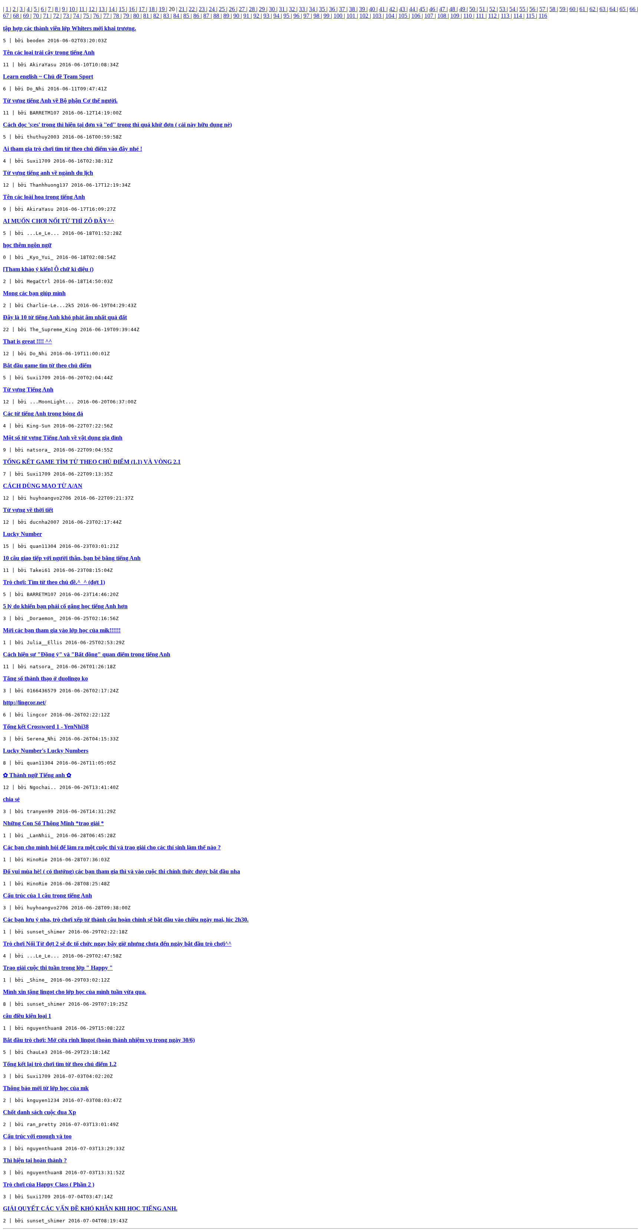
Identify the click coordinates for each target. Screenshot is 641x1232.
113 (506, 16)
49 (463, 9)
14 (112, 9)
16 (132, 9)
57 (543, 9)
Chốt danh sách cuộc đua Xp (39, 1112)
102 (364, 16)
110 (468, 16)
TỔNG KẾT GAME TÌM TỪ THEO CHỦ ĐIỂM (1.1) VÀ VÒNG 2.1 (92, 462)
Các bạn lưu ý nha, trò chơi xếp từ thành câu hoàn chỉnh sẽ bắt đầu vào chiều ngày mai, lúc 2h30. (126, 919)
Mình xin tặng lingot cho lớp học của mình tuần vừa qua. (74, 992)
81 (147, 16)
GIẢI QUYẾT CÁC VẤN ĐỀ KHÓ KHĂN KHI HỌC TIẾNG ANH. (90, 1208)
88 (217, 16)
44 (413, 9)
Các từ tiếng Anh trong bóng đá (43, 413)
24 (212, 9)
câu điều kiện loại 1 (27, 1016)
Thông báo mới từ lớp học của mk (46, 1088)
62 (593, 9)
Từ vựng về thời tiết (28, 510)
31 (282, 9)
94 (277, 16)
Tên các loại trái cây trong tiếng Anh (49, 52)
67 (6, 16)
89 (227, 16)
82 (157, 16)
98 (317, 16)
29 (262, 9)
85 (187, 16)
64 (613, 9)
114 (518, 16)
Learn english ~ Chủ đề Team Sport (48, 76)
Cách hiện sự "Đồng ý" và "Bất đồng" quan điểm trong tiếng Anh (86, 654)
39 (362, 9)
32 (292, 9)
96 (297, 16)
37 (342, 9)
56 (533, 9)
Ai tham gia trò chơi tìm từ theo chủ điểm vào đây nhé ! (72, 149)
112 (493, 16)
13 (102, 9)
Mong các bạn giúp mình (34, 293)
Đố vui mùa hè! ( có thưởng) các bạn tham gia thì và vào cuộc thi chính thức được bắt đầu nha (121, 871)
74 (76, 16)
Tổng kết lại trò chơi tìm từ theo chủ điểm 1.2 (59, 1064)
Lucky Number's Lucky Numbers (45, 750)
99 (327, 16)
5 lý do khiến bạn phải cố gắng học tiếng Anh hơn (65, 606)
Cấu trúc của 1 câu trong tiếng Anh (47, 895)
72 (56, 16)
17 (142, 9)
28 (252, 9)
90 (237, 16)
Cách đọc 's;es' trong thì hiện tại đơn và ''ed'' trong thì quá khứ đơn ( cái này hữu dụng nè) (117, 124)
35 (322, 9)
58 (553, 9)
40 (373, 9)
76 (97, 16)
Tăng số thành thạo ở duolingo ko (45, 678)
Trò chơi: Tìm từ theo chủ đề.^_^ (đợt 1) (54, 582)
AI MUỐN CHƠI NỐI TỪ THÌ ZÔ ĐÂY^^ (58, 221)
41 (383, 9)
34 (312, 9)
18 (152, 9)
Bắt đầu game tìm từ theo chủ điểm (47, 365)
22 (192, 9)
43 (403, 9)
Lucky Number (22, 534)
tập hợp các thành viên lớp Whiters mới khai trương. (69, 28)
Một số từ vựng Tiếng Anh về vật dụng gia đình (62, 437)
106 (416, 16)
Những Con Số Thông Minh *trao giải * (53, 823)
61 (583, 9)
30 (272, 9)
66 (633, 9)
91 (247, 16)
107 (429, 16)
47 (443, 9)
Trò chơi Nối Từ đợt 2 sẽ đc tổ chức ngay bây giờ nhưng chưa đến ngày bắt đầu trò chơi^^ (117, 943)
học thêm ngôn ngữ (27, 245)
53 (503, 9)
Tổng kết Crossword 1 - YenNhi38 (46, 726)
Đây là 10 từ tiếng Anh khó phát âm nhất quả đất (65, 317)
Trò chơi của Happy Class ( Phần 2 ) (48, 1184)
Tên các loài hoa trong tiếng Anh (44, 197)
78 (117, 16)
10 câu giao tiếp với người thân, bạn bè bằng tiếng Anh (72, 558)
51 (483, 9)
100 (338, 16)
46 (433, 9)
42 (393, 9)
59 (563, 9)
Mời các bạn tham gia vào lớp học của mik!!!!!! (62, 630)
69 (26, 16)
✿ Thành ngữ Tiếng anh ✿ (37, 775)
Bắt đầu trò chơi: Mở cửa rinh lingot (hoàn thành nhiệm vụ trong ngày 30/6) (99, 1040)
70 (36, 16)
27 (242, 9)
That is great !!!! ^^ (27, 341)
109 (455, 16)
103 (377, 16)
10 (72, 9)
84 (177, 16)
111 (481, 16)
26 (232, 9)
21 (182, 9)
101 (351, 16)
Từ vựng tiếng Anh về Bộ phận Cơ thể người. (60, 100)
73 (66, 16)
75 (87, 16)
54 (513, 9)
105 (403, 16)
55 (523, 9)
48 (453, 9)
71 (46, 16)
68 (16, 16)
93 (267, 16)
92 (257, 16)
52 (493, 9)
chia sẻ (11, 799)
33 (302, 9)
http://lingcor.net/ (24, 702)
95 (287, 16)
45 (423, 9)
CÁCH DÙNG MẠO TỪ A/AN (42, 486)
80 (137, 16)
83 (167, 16)
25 (222, 9)
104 (390, 16)
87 (207, 16)
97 (307, 16)
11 (82, 9)
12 (92, 9)
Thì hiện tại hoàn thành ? (35, 1160)
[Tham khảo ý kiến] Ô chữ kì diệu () (48, 269)
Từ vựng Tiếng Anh (28, 389)
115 (531, 16)
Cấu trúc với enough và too (37, 1136)
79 (127, 16)
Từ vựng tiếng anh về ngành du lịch (48, 173)
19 (162, 9)
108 (442, 16)
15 (122, 9)
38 (352, 9)
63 (603, 9)
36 (332, 9)
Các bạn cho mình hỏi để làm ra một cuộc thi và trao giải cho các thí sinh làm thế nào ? (112, 847)
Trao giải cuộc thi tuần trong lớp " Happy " (58, 968)
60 (573, 9)
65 (623, 9)
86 (197, 16)
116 (543, 16)
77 (107, 16)
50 (473, 9)
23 (202, 9)
